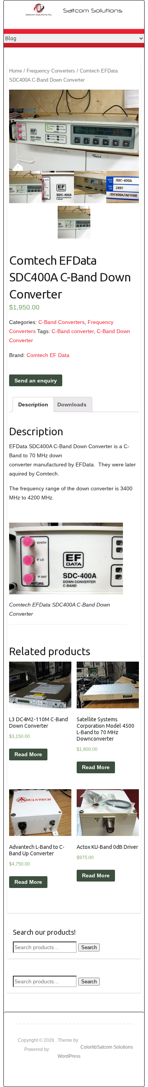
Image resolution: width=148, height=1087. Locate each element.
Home (15, 71)
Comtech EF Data (48, 355)
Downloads (72, 404)
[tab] (33, 404)
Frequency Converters (51, 71)
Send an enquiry (35, 381)
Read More (28, 754)
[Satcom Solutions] (78, 9)
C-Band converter (73, 331)
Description (33, 404)
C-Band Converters (61, 322)
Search (89, 947)
